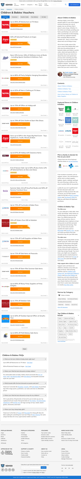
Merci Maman (36, 415)
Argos (19, 413)
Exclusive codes (45, 434)
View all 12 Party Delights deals (17, 82)
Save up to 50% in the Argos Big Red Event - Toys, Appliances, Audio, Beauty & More (28, 137)
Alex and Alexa (62, 337)
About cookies (65, 455)
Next (24, 349)
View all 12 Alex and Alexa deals (18, 180)
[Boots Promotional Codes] (5, 58)
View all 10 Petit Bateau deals (17, 340)
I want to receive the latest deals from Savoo (35, 470)
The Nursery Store (69, 197)
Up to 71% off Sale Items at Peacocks (24, 253)
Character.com (62, 334)
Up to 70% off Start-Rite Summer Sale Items (26, 269)
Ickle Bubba (35, 387)
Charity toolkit (24, 455)
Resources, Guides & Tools (68, 438)
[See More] (78, 315)
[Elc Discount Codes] (68, 111)
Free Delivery (34, 17)
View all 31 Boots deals (15, 67)
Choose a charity (25, 451)
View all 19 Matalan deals (16, 230)
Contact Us (44, 455)
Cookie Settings (65, 457)
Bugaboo (20, 387)
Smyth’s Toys (70, 230)
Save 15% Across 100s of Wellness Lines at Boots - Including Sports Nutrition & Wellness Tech (28, 56)
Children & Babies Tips (64, 89)
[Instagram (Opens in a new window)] (9, 469)
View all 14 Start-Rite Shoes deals (18, 127)
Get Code (28, 366)
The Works (33, 401)
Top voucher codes (46, 433)
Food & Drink (24, 436)
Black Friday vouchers (46, 438)
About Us (44, 449)
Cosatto (26, 387)
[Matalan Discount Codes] (5, 223)
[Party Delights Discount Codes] (5, 78)
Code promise (13, 39)
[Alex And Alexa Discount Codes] (5, 171)
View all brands (61, 341)
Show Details (44, 31)
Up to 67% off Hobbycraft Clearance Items (25, 153)
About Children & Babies (65, 86)
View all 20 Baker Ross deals (17, 212)
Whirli (70, 334)
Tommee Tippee (62, 321)
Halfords (3, 438)
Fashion (23, 433)
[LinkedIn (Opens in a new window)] (13, 469)
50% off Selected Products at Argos (23, 37)
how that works (68, 285)
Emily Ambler (69, 72)
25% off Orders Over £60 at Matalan (23, 220)
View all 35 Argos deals (15, 47)
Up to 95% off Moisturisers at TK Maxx (24, 22)
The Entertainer (41, 401)
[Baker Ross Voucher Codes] (5, 208)
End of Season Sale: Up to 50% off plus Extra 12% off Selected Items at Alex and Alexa (28, 169)
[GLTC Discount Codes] (68, 122)
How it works (24, 453)
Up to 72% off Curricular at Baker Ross (24, 205)
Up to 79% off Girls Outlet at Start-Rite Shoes (26, 121)
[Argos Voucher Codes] (5, 40)
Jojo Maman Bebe (15, 376)
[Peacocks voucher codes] (5, 256)
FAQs (42, 457)
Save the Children (70, 275)
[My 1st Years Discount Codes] (75, 122)
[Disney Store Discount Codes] (61, 122)
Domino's (3, 434)
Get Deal (29, 362)
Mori (8, 376)
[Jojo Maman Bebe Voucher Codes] (68, 133)
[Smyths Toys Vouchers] (5, 319)
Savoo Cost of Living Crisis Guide (69, 440)
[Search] (65, 4)
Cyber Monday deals (66, 434)
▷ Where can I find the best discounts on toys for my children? (21, 395)
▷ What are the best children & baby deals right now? (19, 359)
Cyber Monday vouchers (47, 440)
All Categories (24, 443)
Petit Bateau (27, 376)
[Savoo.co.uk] (7, 5)
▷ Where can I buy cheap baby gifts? (14, 409)
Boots (59, 318)
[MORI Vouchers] (61, 144)
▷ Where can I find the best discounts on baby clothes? (19, 371)
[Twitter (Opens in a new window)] (6, 469)
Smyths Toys (16, 402)
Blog (62, 436)
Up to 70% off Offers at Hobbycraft (23, 105)
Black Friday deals (66, 433)
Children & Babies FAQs (65, 91)
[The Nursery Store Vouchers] (68, 144)
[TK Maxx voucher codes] (5, 25)
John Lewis (61, 258)
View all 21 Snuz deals (15, 197)
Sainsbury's (4, 440)
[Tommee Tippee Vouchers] (61, 111)
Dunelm (71, 327)
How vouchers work (46, 451)
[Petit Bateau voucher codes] (5, 336)
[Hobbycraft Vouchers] (5, 108)
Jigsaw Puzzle (72, 321)
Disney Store (61, 324)
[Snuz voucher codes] (5, 191)
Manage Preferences (66, 459)
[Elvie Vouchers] (75, 144)
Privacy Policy (64, 451)
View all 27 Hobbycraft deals (17, 112)
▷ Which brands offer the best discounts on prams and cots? (21, 383)
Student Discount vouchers (48, 436)
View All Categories (63, 307)
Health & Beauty (25, 438)
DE (65, 468)
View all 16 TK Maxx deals (16, 29)
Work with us (44, 453)
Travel (22, 440)
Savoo (2, 9)
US (62, 468)
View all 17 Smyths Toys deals (17, 325)
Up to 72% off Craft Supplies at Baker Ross (26, 238)
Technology (24, 434)
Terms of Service (57, 1)
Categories (9, 9)
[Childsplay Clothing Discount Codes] (75, 111)
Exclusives (14, 17)
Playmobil (27, 413)
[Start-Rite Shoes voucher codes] (5, 123)
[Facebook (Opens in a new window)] (2, 469)
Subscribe (43, 467)
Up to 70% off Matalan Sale (20, 301)
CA (62, 471)
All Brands (3, 443)
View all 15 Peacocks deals (16, 260)
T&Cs (43, 472)
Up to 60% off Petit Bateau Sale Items (24, 333)
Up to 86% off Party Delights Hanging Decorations (28, 75)
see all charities (73, 161)
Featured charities (25, 457)
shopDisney (6, 402)
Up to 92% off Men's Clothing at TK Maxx (25, 90)
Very (59, 327)
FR (69, 468)
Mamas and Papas (69, 318)
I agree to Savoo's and (34, 472)
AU (72, 468)
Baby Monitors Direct (71, 331)
